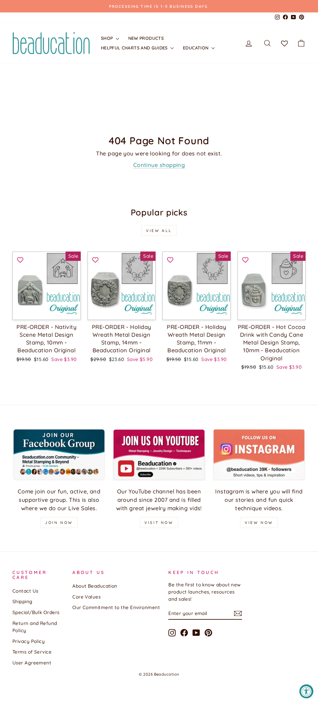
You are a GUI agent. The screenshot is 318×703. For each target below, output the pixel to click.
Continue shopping (159, 165)
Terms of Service (32, 652)
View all (159, 230)
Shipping (22, 601)
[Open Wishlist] (284, 43)
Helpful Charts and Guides (135, 48)
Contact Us (25, 591)
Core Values (86, 597)
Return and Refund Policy (34, 626)
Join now (59, 522)
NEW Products (146, 38)
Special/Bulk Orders (36, 612)
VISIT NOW (158, 522)
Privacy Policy (28, 641)
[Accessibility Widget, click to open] (306, 691)
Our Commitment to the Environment (116, 607)
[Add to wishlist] (20, 259)
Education (196, 48)
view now (259, 522)
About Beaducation (94, 586)
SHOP (107, 38)
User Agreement (31, 663)
